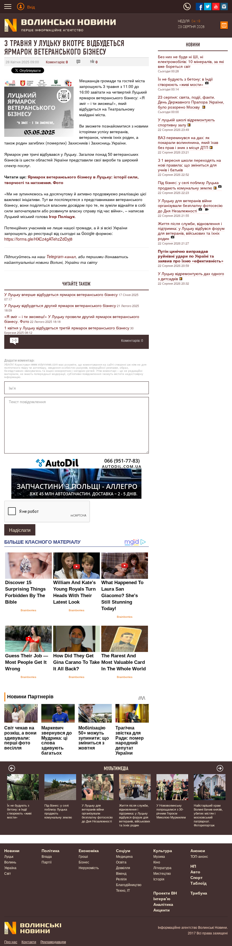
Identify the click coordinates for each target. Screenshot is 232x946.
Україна (10, 867)
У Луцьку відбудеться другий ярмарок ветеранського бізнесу (60, 305)
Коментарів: (57, 61)
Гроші (83, 856)
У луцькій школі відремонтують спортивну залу (186, 122)
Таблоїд (198, 883)
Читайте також (76, 284)
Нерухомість (89, 867)
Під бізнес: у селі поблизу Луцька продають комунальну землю (188, 185)
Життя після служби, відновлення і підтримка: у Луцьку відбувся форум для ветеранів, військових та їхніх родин (191, 231)
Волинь (10, 861)
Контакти (29, 941)
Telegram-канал (61, 256)
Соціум (123, 850)
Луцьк (8, 856)
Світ (7, 873)
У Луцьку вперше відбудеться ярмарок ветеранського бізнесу (61, 294)
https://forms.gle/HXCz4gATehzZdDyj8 (38, 239)
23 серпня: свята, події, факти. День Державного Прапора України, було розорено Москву (191, 102)
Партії (46, 861)
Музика (159, 856)
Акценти (161, 910)
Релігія (121, 878)
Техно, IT (123, 890)
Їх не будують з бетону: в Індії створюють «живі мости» (185, 81)
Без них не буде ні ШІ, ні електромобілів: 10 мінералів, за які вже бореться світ (191, 61)
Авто (195, 871)
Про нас (10, 941)
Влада (47, 856)
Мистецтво (162, 873)
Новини (193, 45)
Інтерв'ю (161, 898)
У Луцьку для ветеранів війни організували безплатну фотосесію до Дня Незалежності (190, 205)
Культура (162, 850)
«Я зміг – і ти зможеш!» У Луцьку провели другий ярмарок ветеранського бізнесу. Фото (71, 319)
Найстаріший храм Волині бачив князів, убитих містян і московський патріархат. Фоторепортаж (208, 815)
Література (162, 867)
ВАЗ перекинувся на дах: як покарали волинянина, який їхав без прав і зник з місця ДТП (188, 142)
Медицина (124, 856)
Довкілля (123, 867)
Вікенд (121, 873)
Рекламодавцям (53, 941)
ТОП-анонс (199, 856)
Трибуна (198, 893)
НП (193, 866)
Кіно (156, 861)
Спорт (196, 877)
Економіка (89, 850)
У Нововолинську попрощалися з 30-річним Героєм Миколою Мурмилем (171, 811)
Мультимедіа (116, 768)
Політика (50, 850)
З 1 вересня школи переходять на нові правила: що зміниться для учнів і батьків (189, 164)
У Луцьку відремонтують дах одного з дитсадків (191, 276)
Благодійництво (128, 884)
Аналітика (163, 904)
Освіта (121, 861)
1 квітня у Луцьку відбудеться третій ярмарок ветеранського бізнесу (66, 328)
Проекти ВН (165, 893)
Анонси (197, 850)
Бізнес (84, 861)
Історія (158, 878)
